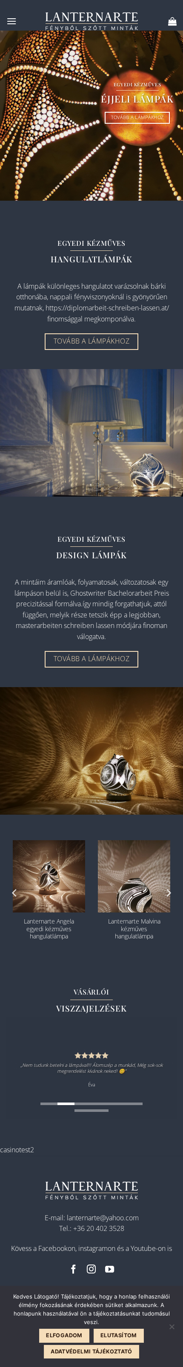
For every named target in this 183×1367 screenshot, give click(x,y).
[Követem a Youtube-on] (109, 1270)
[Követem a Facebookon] (73, 1270)
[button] (11, 21)
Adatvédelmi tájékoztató (91, 1351)
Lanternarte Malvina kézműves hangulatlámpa (134, 929)
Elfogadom (64, 1335)
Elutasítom (118, 1335)
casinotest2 (17, 1149)
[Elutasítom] (171, 1329)
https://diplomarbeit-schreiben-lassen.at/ (107, 308)
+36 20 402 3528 (98, 1228)
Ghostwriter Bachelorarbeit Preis (119, 593)
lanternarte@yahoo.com (103, 1217)
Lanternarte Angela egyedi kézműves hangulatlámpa (49, 929)
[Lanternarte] (91, 21)
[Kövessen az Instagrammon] (91, 1270)
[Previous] (15, 893)
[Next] (168, 893)
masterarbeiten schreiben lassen (66, 625)
